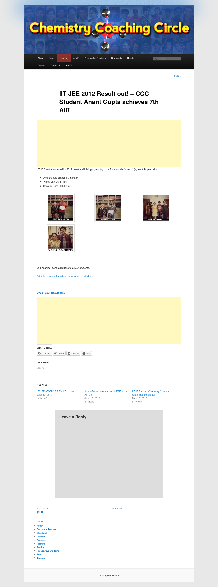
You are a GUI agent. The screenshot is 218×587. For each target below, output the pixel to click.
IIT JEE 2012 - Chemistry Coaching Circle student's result (151, 393)
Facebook (55, 65)
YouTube (70, 65)
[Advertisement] (109, 143)
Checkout (42, 533)
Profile (40, 547)
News (51, 58)
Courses (41, 540)
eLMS (76, 58)
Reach (130, 58)
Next (177, 75)
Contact (41, 65)
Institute (41, 543)
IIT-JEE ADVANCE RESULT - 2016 (55, 391)
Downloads (116, 58)
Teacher (41, 557)
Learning (64, 58)
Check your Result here (51, 293)
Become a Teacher (46, 529)
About (40, 58)
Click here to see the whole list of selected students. (65, 276)
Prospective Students (95, 58)
